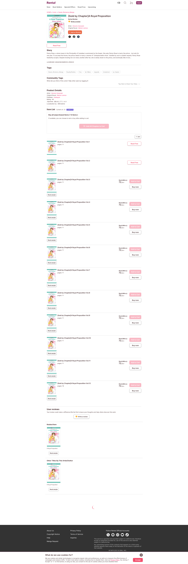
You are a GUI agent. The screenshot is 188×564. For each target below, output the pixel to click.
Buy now (135, 187)
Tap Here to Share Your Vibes (127, 84)
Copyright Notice (53, 534)
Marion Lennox (83, 28)
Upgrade (96, 72)
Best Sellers (57, 7)
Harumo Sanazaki (78, 26)
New (48, 7)
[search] (125, 2)
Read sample (52, 195)
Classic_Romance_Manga (55, 72)
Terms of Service (76, 534)
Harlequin (57, 97)
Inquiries (73, 538)
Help (48, 538)
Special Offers (69, 7)
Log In (139, 3)
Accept (138, 560)
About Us (50, 531)
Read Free (82, 7)
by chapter (116, 72)
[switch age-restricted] (118, 3)
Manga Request (52, 541)
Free (80, 72)
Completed (106, 72)
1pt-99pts (88, 72)
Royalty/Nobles (71, 72)
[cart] (131, 2)
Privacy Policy (75, 531)
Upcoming (92, 7)
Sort (138, 136)
